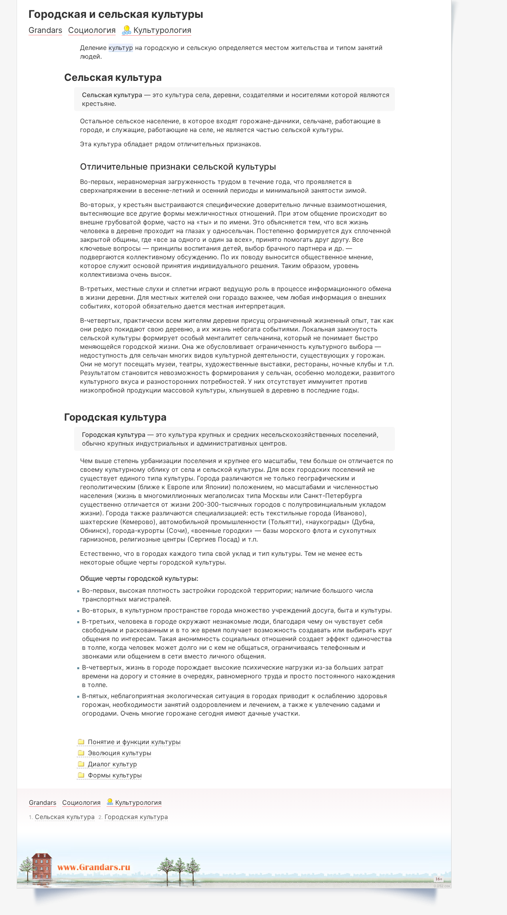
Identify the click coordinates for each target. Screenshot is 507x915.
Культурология (162, 30)
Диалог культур (112, 764)
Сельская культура (65, 817)
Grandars (45, 30)
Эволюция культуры (119, 753)
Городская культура (136, 817)
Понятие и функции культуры (134, 742)
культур (121, 48)
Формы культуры (115, 775)
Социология (92, 30)
